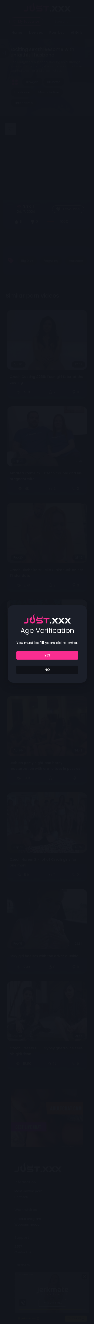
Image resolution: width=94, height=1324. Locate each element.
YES (47, 655)
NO (47, 669)
